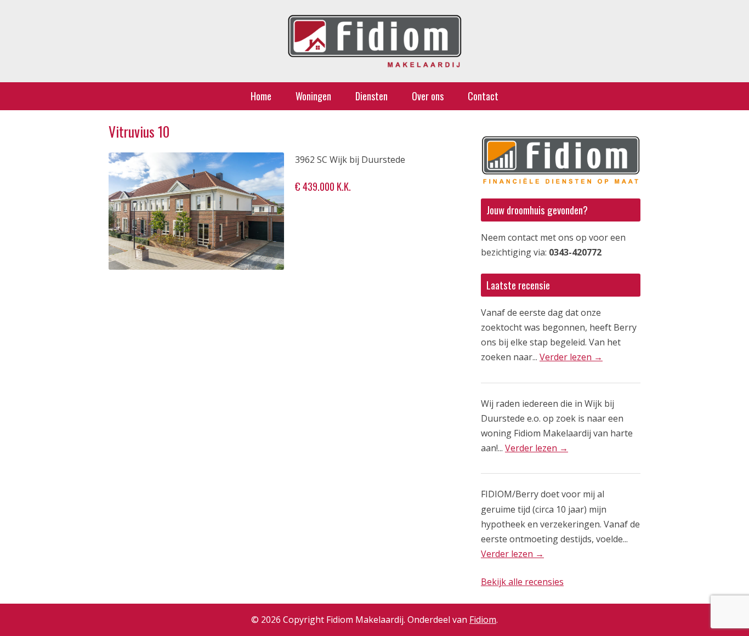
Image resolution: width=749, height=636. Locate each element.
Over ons (428, 96)
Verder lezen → (571, 357)
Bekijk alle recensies (522, 582)
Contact (483, 96)
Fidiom (482, 620)
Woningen (313, 96)
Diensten (371, 96)
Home (261, 96)
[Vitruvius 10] (196, 211)
